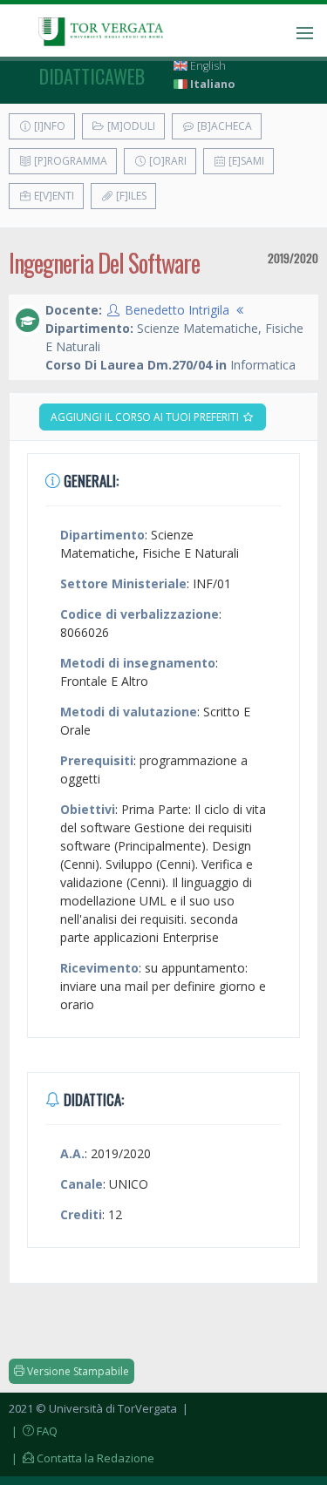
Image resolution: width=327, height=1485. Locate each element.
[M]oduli (130, 126)
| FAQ (33, 1431)
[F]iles (129, 195)
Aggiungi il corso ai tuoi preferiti (146, 417)
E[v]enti (52, 195)
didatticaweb (92, 76)
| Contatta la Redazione (81, 1458)
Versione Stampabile (76, 1371)
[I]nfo (48, 126)
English (206, 65)
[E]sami (245, 160)
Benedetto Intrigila (177, 310)
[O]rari (166, 160)
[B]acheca (223, 126)
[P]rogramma (69, 160)
